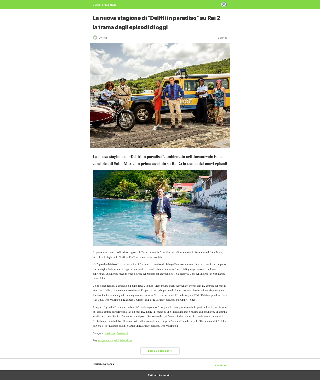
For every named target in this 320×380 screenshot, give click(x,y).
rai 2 (116, 340)
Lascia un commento (160, 350)
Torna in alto (221, 365)
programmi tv (105, 340)
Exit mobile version (160, 375)
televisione (126, 340)
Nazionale (110, 333)
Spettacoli (122, 333)
